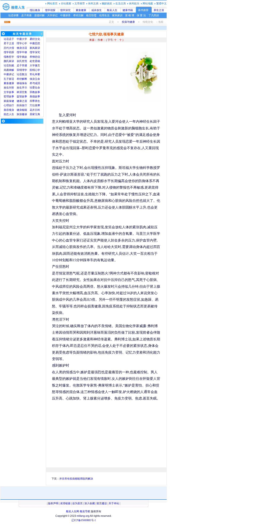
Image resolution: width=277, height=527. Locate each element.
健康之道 (22, 101)
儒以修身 (35, 10)
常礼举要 (35, 74)
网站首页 (52, 3)
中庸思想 (35, 43)
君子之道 (9, 43)
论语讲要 (13, 15)
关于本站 (114, 503)
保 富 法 (141, 15)
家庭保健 (9, 101)
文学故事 (9, 92)
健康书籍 (127, 10)
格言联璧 (91, 15)
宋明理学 (22, 70)
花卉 (32, 109)
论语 (6, 39)
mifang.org (83, 515)
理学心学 (22, 43)
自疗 (11, 105)
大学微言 (35, 65)
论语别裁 (9, 65)
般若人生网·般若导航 (78, 511)
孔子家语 (9, 78)
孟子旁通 (26, 15)
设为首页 (77, 503)
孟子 (11, 39)
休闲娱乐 (134, 3)
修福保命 (22, 83)
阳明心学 (35, 70)
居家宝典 (35, 114)
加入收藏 (89, 503)
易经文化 (35, 39)
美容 (6, 109)
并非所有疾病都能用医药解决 (76, 478)
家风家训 (117, 15)
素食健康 (81, 10)
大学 (24, 39)
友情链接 (65, 503)
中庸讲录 (65, 15)
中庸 (19, 39)
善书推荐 (143, 10)
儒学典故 (22, 56)
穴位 (32, 105)
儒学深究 (65, 10)
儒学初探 (50, 10)
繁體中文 (161, 3)
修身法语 (22, 47)
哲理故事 (9, 96)
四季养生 (35, 101)
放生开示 (22, 87)
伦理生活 (104, 15)
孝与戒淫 (35, 83)
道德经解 (39, 15)
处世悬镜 (35, 61)
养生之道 (159, 10)
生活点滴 (120, 3)
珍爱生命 (35, 87)
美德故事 (35, 96)
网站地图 (148, 3)
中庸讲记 (9, 74)
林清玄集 (22, 92)
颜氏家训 (9, 61)
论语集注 (22, 74)
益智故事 (22, 96)
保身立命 (35, 78)
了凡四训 (153, 15)
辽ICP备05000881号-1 (83, 520)
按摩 (37, 105)
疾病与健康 (128, 21)
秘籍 (24, 109)
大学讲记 (52, 15)
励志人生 (9, 114)
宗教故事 (35, 92)
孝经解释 (22, 78)
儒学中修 (22, 52)
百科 (37, 109)
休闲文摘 (93, 3)
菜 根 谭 (129, 15)
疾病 (19, 105)
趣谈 (24, 114)
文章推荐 (79, 3)
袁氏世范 (22, 61)
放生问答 (9, 87)
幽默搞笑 (107, 3)
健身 (19, 109)
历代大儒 (9, 47)
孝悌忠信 (35, 56)
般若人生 (112, 10)
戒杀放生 (96, 10)
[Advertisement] (88, 78)
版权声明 (53, 503)
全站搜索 (66, 3)
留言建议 (102, 503)
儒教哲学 (9, 56)
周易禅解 (9, 70)
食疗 (24, 105)
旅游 (19, 114)
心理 (6, 105)
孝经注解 (78, 15)
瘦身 (11, 109)
